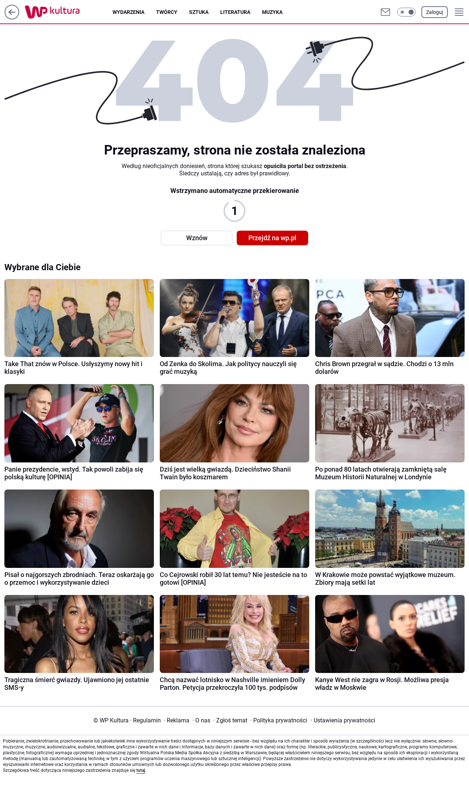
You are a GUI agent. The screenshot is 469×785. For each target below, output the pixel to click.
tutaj (140, 770)
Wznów (196, 238)
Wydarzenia (128, 12)
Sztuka (198, 12)
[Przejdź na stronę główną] (11, 17)
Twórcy (166, 12)
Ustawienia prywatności (343, 720)
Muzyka (272, 12)
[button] (406, 12)
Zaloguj (434, 12)
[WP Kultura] (68, 12)
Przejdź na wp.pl (272, 238)
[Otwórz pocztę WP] (385, 12)
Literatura (235, 12)
